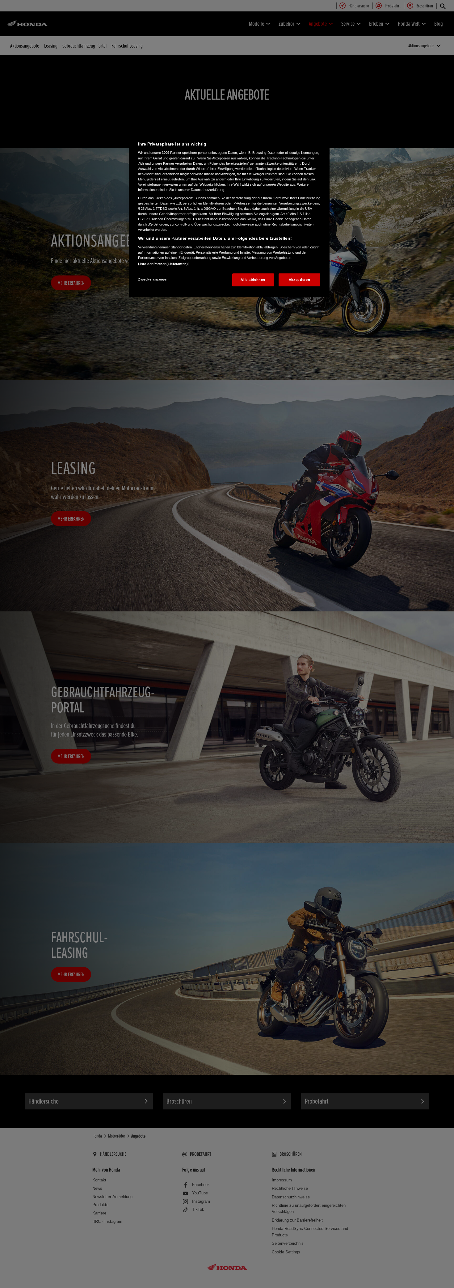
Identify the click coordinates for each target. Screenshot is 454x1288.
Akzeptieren (299, 279)
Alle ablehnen (253, 279)
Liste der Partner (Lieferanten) (163, 264)
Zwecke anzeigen (153, 279)
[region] (229, 213)
